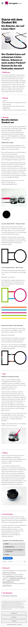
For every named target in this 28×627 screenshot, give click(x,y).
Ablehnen (14, 617)
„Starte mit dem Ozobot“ (9, 572)
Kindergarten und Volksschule (17, 578)
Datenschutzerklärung (11, 624)
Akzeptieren (14, 613)
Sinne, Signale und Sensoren (9, 595)
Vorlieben (14, 621)
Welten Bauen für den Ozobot (14, 576)
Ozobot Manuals (7, 585)
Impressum (19, 624)
